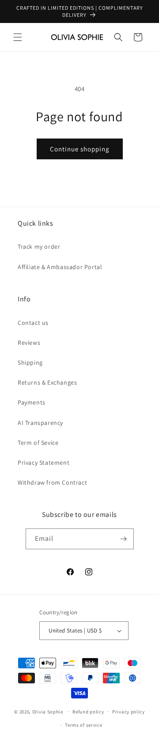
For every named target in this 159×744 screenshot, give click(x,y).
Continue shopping (80, 149)
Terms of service (83, 725)
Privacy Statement (43, 462)
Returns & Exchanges (47, 382)
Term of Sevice (38, 443)
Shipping (30, 362)
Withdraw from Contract (52, 482)
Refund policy (88, 712)
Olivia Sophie (47, 711)
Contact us (33, 323)
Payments (31, 402)
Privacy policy (128, 712)
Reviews (29, 343)
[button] (17, 37)
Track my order (39, 247)
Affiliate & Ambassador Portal (60, 267)
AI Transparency (40, 423)
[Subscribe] (123, 538)
